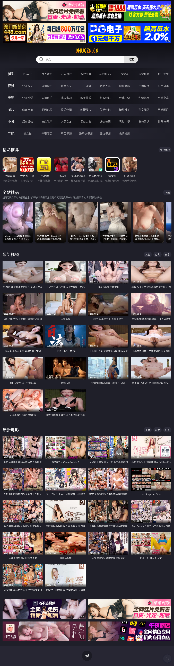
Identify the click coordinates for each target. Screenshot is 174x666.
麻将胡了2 (105, 74)
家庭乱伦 (46, 121)
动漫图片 (85, 110)
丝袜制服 (124, 86)
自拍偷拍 (46, 86)
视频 (11, 86)
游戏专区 (85, 74)
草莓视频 (66, 133)
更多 (167, 254)
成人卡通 (66, 98)
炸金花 (124, 74)
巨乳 (157, 254)
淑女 (157, 429)
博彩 (11, 74)
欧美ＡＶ (66, 86)
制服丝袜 (105, 98)
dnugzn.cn (87, 50)
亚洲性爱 (27, 98)
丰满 (147, 429)
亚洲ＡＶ (27, 86)
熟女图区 (143, 110)
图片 (11, 109)
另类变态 (163, 98)
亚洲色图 (46, 110)
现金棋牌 (143, 74)
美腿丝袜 (105, 110)
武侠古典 (85, 121)
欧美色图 (66, 110)
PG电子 (27, 74)
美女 (147, 254)
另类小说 (124, 121)
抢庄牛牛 (163, 74)
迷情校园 (105, 121)
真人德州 (46, 74)
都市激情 (27, 121)
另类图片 (163, 110)
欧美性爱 (85, 98)
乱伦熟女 (143, 98)
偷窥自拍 (27, 110)
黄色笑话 (143, 121)
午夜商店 (46, 133)
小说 (11, 121)
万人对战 (66, 74)
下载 (167, 192)
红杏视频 (105, 133)
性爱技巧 (163, 121)
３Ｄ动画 (85, 86)
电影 (11, 97)
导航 (11, 133)
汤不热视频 (86, 133)
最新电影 (11, 429)
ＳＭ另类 (163, 86)
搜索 (131, 59)
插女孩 (27, 133)
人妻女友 (66, 121)
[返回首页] (167, 658)
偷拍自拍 (46, 98)
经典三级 (124, 98)
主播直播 (143, 86)
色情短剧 (124, 133)
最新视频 (11, 254)
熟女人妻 (105, 86)
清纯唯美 (124, 110)
